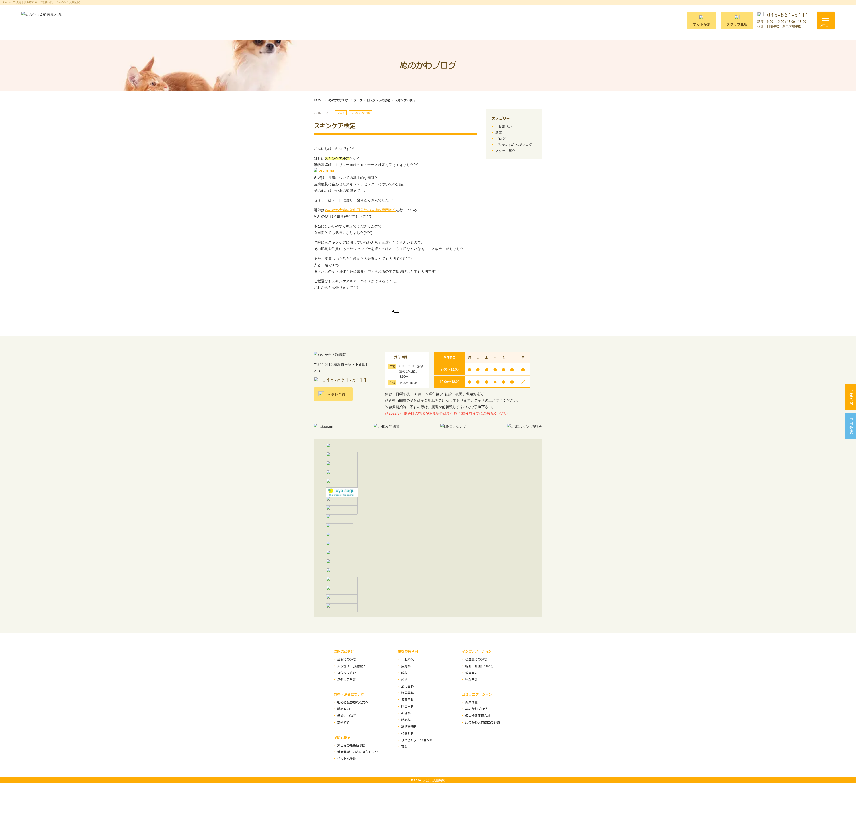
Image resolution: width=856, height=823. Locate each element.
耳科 (404, 747)
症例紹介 (343, 722)
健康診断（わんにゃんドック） (359, 752)
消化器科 (407, 686)
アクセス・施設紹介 (351, 666)
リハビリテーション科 (416, 740)
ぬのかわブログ (476, 709)
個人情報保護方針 (477, 716)
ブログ (500, 139)
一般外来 (407, 659)
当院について (346, 659)
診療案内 (343, 709)
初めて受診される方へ (352, 702)
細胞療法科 (409, 726)
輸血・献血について (479, 666)
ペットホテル (346, 758)
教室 (498, 133)
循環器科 (407, 700)
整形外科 (407, 733)
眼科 (404, 673)
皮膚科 (406, 666)
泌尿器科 (407, 693)
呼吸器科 (407, 706)
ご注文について (476, 659)
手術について (346, 716)
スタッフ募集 (736, 24)
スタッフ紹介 (505, 151)
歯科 (404, 679)
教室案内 (471, 673)
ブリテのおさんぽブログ (513, 145)
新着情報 (471, 702)
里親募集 (471, 679)
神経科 (406, 713)
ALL (395, 311)
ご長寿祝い (503, 127)
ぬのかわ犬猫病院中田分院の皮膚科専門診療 (360, 210)
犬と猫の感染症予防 (351, 745)
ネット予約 (702, 24)
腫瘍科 (406, 720)
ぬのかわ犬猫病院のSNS (482, 722)
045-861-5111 (788, 15)
